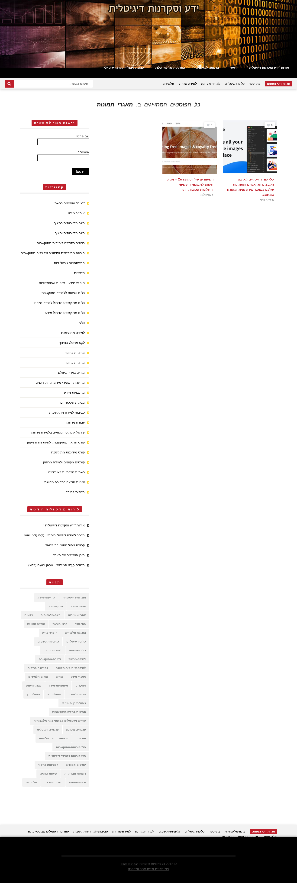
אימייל (83, 152)
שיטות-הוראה (48, 773)
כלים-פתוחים (77, 650)
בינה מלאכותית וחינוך (70, 233)
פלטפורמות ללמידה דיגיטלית (67, 756)
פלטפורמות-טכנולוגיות (53, 738)
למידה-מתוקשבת (50, 659)
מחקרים (80, 685)
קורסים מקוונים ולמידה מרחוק (64, 462)
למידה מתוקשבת (73, 333)
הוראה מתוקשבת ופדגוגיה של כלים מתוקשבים (53, 253)
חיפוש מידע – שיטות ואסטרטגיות (62, 283)
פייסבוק (81, 738)
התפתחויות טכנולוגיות (69, 263)
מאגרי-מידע (78, 676)
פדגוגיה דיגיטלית (48, 729)
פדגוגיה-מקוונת (76, 729)
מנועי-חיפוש (33, 685)
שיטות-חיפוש (77, 782)
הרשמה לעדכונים (207, 68)
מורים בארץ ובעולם (71, 372)
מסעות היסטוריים (72, 402)
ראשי (232, 68)
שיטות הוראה (53, 782)
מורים (59, 676)
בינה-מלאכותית (51, 615)
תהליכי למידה (75, 492)
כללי (82, 323)
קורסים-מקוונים (76, 764)
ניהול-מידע (54, 694)
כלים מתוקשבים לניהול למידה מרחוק (59, 303)
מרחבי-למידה (77, 694)
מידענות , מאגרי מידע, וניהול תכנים (60, 382)
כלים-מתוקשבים (48, 641)
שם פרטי (82, 136)
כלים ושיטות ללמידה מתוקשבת (63, 293)
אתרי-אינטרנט (77, 615)
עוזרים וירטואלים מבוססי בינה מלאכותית (60, 720)
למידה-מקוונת (210, 83)
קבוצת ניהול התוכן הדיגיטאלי (124, 68)
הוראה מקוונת (36, 624)
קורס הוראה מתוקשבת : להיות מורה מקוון (56, 442)
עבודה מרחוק (75, 422)
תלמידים (168, 83)
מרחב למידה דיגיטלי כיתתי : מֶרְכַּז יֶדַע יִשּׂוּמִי (54, 535)
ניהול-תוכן (33, 694)
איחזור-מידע (78, 606)
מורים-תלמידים (38, 676)
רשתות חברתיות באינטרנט (66, 472)
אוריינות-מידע (46, 597)
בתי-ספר (254, 83)
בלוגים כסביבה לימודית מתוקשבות (61, 243)
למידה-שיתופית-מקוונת (71, 668)
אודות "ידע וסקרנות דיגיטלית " (268, 68)
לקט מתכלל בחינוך (72, 343)
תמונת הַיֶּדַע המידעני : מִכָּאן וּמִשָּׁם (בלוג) (56, 565)
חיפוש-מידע (49, 632)
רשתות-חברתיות (75, 773)
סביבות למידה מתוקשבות (67, 412)
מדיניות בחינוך (75, 352)
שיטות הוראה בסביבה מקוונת (64, 482)
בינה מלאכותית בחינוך (69, 223)
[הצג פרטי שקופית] (148, 34)
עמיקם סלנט (129, 864)
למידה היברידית (38, 668)
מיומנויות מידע (74, 392)
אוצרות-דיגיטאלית (74, 597)
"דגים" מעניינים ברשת (70, 203)
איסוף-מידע (55, 606)
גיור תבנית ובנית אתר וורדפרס (148, 869)
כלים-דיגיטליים (235, 83)
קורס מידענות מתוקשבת (68, 452)
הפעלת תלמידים (75, 632)
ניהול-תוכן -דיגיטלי (74, 703)
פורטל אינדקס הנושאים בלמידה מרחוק (58, 432)
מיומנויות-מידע (58, 685)
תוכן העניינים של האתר (69, 555)
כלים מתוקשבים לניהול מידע (65, 313)
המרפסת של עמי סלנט (170, 68)
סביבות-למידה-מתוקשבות (69, 712)
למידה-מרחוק (187, 83)
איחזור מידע (76, 213)
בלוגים (28, 615)
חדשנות (79, 273)
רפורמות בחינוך (48, 764)
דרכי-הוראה (59, 624)
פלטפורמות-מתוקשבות (71, 747)
